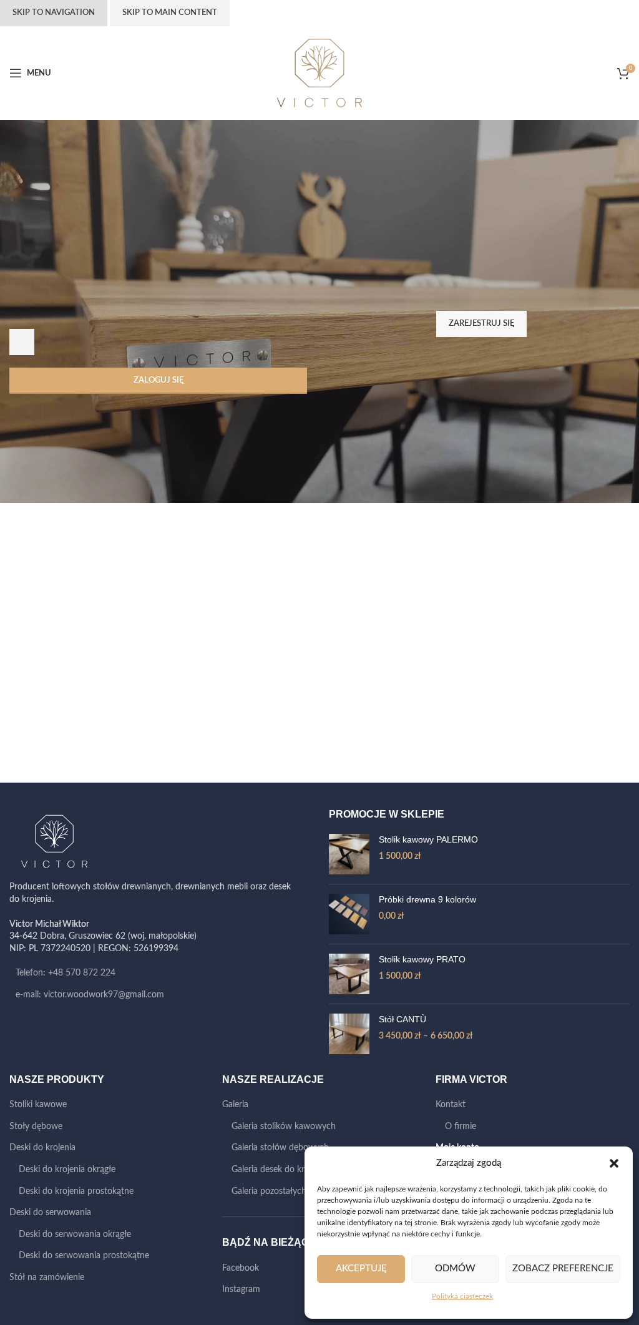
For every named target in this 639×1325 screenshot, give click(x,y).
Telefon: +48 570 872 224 (65, 973)
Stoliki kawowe (38, 1104)
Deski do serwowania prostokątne (84, 1255)
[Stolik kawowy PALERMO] (349, 854)
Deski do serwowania (50, 1212)
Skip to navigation (53, 13)
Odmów (455, 1268)
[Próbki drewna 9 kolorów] (349, 914)
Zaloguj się (158, 380)
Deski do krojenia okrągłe (67, 1169)
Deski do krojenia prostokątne (76, 1191)
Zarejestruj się (481, 324)
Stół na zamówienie (46, 1277)
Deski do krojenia (42, 1147)
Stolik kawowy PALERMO (428, 839)
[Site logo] (319, 73)
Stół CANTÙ (402, 1019)
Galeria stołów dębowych (280, 1147)
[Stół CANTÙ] (349, 1034)
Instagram (241, 1289)
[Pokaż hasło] (21, 342)
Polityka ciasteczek (462, 1296)
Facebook (240, 1268)
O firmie (460, 1126)
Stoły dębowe (35, 1126)
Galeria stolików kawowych (284, 1126)
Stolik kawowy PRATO (422, 959)
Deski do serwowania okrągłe (75, 1234)
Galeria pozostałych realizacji (286, 1191)
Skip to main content (169, 13)
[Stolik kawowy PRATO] (349, 974)
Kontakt (451, 1104)
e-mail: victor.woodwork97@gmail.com (90, 994)
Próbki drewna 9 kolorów (427, 899)
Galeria (235, 1104)
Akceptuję (361, 1268)
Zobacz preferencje (562, 1268)
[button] (614, 1163)
